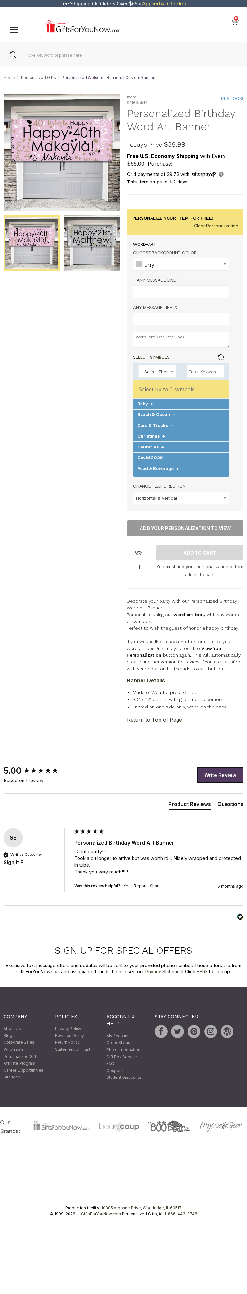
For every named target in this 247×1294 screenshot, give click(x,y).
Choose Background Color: (165, 252)
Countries (150, 446)
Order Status (118, 1042)
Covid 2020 (153, 457)
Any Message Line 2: (155, 307)
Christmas (151, 436)
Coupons (115, 1070)
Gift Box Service (121, 1056)
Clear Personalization (216, 225)
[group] (37, 771)
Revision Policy (69, 1035)
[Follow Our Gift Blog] (227, 1031)
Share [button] (155, 885)
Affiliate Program (19, 1063)
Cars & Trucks (155, 425)
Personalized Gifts (38, 77)
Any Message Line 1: (158, 279)
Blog (8, 1035)
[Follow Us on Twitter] (177, 1031)
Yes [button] (127, 885)
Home (9, 77)
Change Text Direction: (160, 486)
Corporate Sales (19, 1042)
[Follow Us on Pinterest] (194, 1031)
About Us (12, 1028)
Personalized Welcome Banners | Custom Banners (109, 77)
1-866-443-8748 (180, 1213)
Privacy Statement (164, 972)
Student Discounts (123, 1077)
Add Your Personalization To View (185, 528)
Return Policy (67, 1042)
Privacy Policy (68, 1028)
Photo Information (123, 1049)
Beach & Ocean (156, 414)
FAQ (110, 1063)
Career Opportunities (23, 1070)
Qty (138, 552)
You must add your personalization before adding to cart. (199, 570)
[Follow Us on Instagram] (210, 1031)
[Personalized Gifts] (82, 31)
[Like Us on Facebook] (161, 1031)
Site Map (12, 1077)
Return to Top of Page (154, 720)
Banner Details (146, 680)
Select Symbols (151, 357)
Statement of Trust (72, 1049)
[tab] (190, 805)
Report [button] (140, 885)
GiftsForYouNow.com (101, 1213)
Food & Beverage (158, 468)
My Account (117, 1035)
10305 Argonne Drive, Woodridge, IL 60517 (141, 1208)
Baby (145, 403)
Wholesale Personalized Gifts (21, 1053)
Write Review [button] (220, 775)
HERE (202, 972)
